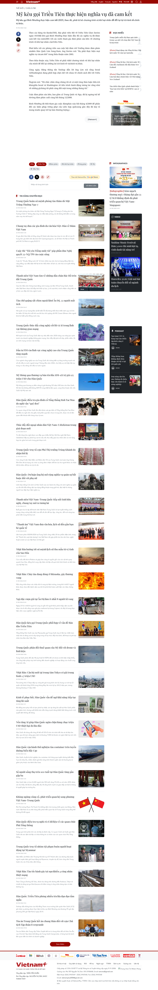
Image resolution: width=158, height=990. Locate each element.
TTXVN (108, 963)
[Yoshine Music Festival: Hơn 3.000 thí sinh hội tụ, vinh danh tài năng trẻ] (125, 230)
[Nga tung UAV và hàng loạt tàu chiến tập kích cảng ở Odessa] (135, 340)
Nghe (118, 348)
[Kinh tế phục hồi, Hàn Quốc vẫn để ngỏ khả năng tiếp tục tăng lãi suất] (91, 704)
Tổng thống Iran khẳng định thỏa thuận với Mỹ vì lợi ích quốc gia (118, 360)
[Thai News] (56, 955)
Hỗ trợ (91, 963)
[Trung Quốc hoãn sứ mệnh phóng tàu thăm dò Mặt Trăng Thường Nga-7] (91, 207)
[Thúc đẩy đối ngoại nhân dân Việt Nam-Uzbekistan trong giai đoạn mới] (91, 431)
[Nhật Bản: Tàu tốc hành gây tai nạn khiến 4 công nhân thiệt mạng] (91, 878)
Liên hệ (136, 963)
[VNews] (139, 955)
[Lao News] (49, 955)
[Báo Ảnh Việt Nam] (129, 955)
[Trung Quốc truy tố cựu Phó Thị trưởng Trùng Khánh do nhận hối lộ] (91, 456)
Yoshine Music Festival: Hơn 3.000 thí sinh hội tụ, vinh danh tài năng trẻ (125, 246)
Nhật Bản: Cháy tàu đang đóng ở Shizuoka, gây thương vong (44, 575)
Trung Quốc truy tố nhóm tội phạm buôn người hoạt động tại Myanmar (43, 848)
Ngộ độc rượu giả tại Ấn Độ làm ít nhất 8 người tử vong (44, 599)
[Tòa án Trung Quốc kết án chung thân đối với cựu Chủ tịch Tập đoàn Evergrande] (91, 928)
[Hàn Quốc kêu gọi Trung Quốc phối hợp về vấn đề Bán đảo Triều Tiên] (91, 629)
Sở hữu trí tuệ (61, 963)
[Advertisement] (64, 139)
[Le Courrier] (115, 955)
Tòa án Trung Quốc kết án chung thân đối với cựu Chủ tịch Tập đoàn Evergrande (44, 922)
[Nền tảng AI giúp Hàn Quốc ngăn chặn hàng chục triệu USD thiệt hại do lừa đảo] (91, 729)
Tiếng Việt (94, 2)
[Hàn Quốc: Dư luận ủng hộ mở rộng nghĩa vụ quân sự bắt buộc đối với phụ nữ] (91, 481)
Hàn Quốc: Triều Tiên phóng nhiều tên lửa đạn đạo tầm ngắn (45, 898)
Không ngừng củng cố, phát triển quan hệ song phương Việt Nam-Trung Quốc (45, 798)
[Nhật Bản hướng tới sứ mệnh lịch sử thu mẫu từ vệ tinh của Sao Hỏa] (91, 556)
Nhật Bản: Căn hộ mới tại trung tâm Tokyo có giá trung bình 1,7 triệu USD (45, 674)
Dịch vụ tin (117, 963)
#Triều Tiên (41, 164)
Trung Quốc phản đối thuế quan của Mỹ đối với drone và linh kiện (46, 649)
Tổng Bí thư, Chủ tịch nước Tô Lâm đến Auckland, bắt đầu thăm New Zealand (125, 64)
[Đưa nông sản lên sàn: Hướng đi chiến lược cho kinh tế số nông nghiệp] (135, 380)
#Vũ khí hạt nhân (68, 164)
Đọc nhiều (118, 33)
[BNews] (30, 955)
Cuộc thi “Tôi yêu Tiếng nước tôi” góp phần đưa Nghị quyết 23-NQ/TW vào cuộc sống (44, 252)
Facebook (18, 34)
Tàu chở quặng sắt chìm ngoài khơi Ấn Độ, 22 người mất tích (45, 302)
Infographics (120, 163)
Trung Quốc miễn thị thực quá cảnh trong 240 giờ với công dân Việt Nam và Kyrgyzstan (125, 40)
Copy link (18, 50)
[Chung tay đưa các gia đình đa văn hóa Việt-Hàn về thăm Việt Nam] (91, 232)
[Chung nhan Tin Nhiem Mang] (130, 968)
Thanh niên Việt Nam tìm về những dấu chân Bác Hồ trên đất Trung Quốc (46, 277)
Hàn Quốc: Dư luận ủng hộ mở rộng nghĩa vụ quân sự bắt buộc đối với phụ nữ (46, 476)
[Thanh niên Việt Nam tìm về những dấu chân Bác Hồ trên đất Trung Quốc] (91, 282)
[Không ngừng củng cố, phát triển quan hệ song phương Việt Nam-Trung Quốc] (91, 803)
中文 (120, 2)
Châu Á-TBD (31, 8)
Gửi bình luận (91, 186)
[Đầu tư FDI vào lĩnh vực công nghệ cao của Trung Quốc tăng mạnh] (91, 357)
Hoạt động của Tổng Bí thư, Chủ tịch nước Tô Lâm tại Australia (125, 51)
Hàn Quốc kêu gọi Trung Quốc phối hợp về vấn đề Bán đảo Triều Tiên (44, 624)
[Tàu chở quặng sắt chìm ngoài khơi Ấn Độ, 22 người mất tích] (91, 307)
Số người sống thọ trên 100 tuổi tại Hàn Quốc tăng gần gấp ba (45, 773)
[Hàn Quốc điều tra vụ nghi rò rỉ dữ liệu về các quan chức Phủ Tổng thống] (91, 828)
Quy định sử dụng (75, 963)
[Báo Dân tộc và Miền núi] (19, 955)
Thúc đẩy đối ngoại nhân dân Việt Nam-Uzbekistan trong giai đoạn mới (46, 426)
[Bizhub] (40, 955)
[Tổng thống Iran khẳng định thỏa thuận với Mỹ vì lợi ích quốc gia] (135, 360)
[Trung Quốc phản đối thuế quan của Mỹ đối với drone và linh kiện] (91, 654)
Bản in (18, 45)
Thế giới (20, 8)
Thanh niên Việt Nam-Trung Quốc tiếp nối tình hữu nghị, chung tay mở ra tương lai (43, 501)
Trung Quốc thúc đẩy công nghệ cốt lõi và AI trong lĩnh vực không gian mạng (45, 327)
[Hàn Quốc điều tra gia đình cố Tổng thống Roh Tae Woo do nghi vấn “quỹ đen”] (91, 406)
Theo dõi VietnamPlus (78, 177)
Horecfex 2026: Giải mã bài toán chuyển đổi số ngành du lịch (125, 282)
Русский (126, 2)
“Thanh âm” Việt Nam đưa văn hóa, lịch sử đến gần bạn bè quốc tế (45, 526)
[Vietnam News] (99, 955)
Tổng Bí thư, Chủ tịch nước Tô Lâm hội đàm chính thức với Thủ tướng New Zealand (125, 76)
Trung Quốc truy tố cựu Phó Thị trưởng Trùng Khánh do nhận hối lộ (46, 451)
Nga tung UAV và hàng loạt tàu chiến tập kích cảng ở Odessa (118, 340)
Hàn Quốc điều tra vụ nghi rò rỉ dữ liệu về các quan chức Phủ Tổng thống (46, 823)
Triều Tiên (36, 169)
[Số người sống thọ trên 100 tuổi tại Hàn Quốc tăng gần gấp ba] (91, 778)
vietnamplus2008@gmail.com (72, 978)
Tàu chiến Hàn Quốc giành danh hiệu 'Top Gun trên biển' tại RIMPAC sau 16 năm (124, 89)
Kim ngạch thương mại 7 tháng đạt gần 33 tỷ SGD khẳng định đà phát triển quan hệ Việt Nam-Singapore (125, 198)
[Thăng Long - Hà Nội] (132, 2)
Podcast (119, 331)
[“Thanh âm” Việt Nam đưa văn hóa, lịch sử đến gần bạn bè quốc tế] (91, 531)
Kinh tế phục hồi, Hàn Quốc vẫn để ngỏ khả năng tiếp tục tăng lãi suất (46, 699)
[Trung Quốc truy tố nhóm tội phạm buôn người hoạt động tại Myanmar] (91, 853)
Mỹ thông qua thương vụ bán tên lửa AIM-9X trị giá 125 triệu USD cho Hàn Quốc (45, 376)
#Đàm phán (53, 164)
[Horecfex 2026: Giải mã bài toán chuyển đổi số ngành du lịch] (125, 266)
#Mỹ (32, 164)
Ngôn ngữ (100, 963)
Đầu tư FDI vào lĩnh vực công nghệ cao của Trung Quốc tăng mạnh (45, 352)
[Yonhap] (83, 955)
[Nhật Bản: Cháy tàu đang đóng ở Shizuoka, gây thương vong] (91, 581)
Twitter (18, 39)
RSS (85, 963)
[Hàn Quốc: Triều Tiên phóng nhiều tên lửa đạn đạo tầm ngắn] (91, 903)
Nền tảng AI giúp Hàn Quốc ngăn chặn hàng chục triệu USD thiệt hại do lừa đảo (45, 724)
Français (108, 2)
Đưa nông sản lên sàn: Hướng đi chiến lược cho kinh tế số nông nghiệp (119, 380)
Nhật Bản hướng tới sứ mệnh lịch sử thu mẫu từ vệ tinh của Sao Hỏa (45, 551)
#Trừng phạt (82, 164)
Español (114, 2)
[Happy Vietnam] (67, 955)
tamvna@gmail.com (106, 971)
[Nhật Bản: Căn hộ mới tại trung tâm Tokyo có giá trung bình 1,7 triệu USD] (91, 679)
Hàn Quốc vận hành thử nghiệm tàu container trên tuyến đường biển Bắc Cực (46, 748)
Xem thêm (60, 944)
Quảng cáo (127, 963)
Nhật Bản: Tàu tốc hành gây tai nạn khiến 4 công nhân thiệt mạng (44, 873)
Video (117, 217)
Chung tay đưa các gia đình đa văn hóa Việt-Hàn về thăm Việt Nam (45, 227)
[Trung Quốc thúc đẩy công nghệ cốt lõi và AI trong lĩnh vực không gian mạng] (91, 332)
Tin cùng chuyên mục (31, 196)
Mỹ (94, 164)
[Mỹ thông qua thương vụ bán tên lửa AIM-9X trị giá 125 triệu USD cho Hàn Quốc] (91, 381)
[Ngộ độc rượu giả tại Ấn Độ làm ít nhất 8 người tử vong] (91, 605)
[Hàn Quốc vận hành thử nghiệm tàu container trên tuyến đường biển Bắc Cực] (91, 753)
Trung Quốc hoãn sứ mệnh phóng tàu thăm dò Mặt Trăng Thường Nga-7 (43, 202)
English (101, 2)
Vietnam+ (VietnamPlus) (33, 1)
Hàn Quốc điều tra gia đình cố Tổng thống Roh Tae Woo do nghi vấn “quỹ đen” (45, 401)
